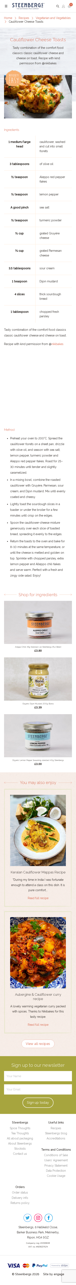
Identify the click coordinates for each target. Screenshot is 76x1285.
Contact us (20, 1153)
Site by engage (53, 1274)
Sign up (38, 1103)
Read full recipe (38, 898)
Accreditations (56, 1138)
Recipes (24, 18)
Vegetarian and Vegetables (53, 18)
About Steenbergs (20, 1143)
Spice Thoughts (20, 1128)
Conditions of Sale (56, 1155)
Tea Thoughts (20, 1133)
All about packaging (20, 1138)
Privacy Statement (55, 1165)
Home (8, 18)
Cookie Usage (56, 1175)
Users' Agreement (56, 1160)
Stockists (20, 1148)
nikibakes (57, 344)
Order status (20, 1192)
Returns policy (20, 1203)
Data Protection (56, 1170)
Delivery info (20, 1197)
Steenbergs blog (56, 1133)
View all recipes (38, 1044)
